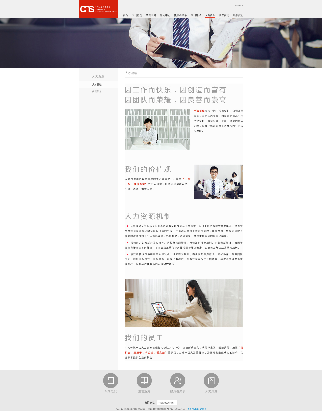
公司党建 (196, 15)
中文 (241, 5)
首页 (125, 15)
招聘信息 (97, 91)
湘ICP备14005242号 (196, 408)
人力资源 (210, 15)
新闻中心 (165, 15)
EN (236, 5)
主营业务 (151, 15)
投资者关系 (180, 15)
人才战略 (97, 84)
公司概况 (137, 15)
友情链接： (150, 402)
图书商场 (224, 15)
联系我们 (238, 15)
